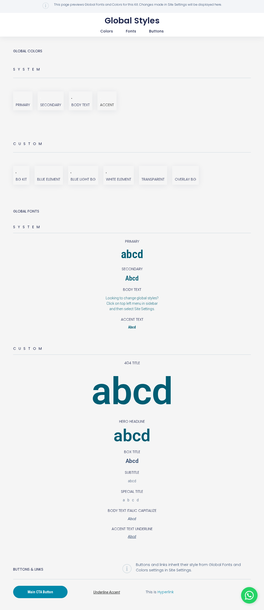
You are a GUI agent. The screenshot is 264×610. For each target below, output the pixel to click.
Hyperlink (166, 592)
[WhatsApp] (249, 595)
